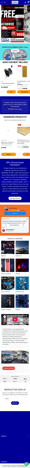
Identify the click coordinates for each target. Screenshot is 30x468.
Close (15, 436)
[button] (5, 90)
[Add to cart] (11, 92)
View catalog (2, 2)
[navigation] (13, 59)
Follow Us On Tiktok (9, 368)
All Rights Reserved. (22, 466)
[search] (4, 2)
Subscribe (15, 403)
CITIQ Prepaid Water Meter (7, 83)
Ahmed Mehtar (10, 229)
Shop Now (15, 50)
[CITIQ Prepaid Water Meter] (8, 71)
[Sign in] (25, 2)
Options (9, 154)
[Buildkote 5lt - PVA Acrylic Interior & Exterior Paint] (8, 130)
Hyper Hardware (13, 208)
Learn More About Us (15, 198)
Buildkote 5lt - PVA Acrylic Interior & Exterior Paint (7, 143)
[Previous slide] (5, 225)
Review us (15, 213)
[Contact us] (26, 464)
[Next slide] (23, 225)
